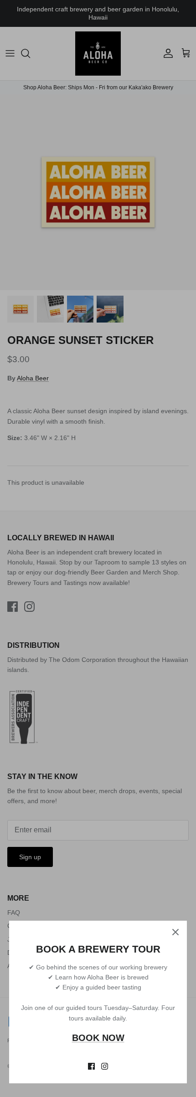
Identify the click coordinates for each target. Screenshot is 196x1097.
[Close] (175, 932)
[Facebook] (91, 1066)
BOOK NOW (98, 1038)
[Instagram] (104, 1066)
